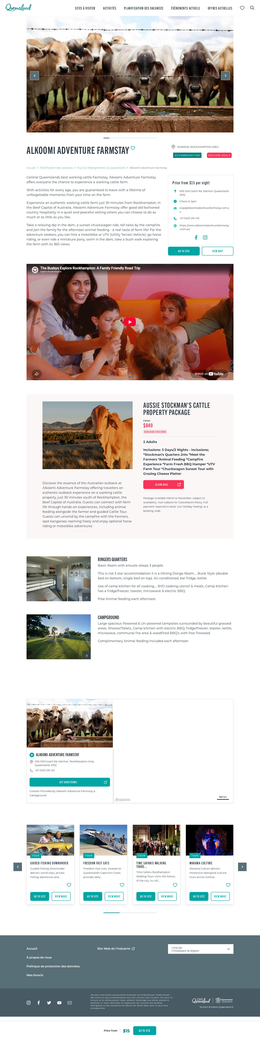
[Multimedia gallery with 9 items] (130, 77)
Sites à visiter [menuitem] (85, 8)
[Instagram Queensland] (29, 1003)
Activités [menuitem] (109, 8)
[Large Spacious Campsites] (59, 636)
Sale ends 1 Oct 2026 (155, 431)
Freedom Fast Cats (96, 863)
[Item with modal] (130, 74)
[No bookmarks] (242, 8)
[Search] (252, 7)
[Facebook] (196, 237)
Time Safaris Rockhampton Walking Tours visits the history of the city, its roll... (155, 876)
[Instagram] (205, 237)
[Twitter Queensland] (49, 1003)
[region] (95, 211)
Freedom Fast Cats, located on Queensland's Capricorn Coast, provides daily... (102, 873)
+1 (86, 597)
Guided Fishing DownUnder (49, 863)
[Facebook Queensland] (39, 1003)
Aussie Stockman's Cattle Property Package (176, 408)
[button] (34, 75)
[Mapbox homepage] (122, 800)
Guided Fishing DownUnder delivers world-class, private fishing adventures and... (47, 873)
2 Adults (150, 442)
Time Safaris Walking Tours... (151, 864)
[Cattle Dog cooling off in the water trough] (130, 74)
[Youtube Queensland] (59, 1003)
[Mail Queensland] (70, 1003)
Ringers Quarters (112, 559)
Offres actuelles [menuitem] (220, 8)
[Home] (18, 10)
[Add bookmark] (133, 148)
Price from (110, 1030)
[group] (50, 867)
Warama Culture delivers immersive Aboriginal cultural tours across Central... (208, 873)
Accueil (31, 167)
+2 (86, 655)
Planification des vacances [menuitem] (143, 8)
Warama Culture (200, 863)
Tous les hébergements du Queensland (101, 167)
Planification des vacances (56, 167)
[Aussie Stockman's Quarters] (59, 578)
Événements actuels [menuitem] (185, 8)
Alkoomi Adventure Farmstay (78, 150)
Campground (108, 617)
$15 (126, 1031)
